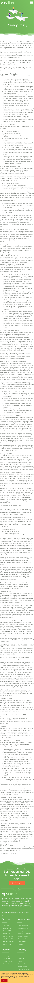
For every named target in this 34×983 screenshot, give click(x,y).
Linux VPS (6, 925)
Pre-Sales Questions (8, 941)
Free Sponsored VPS (24, 969)
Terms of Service (13, 978)
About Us (20, 956)
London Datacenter (23, 936)
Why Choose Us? (8, 939)
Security (20, 947)
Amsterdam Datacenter (24, 939)
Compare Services (8, 936)
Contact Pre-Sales (8, 961)
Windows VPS (7, 928)
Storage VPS (6, 933)
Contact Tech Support (9, 964)
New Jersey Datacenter (24, 933)
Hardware (20, 944)
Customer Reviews (23, 964)
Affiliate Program (22, 966)
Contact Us (21, 958)
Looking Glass (22, 941)
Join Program (17, 883)
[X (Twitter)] (19, 889)
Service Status (7, 958)
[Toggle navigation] (31, 2)
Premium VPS (7, 931)
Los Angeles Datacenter (24, 931)
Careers (20, 961)
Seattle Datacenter (23, 928)
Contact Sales (7, 944)
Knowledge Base (7, 956)
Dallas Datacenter (23, 925)
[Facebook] (15, 889)
